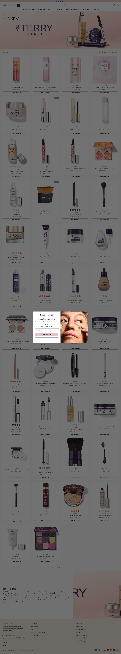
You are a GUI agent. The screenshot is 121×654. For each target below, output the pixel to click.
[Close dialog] (86, 313)
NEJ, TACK (47, 338)
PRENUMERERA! (47, 334)
